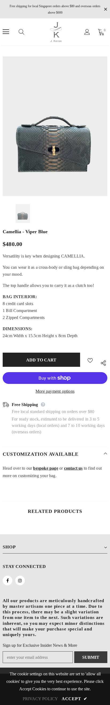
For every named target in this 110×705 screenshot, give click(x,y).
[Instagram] (20, 580)
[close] (105, 8)
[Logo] (55, 31)
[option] (55, 126)
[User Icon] (87, 32)
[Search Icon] (27, 31)
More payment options (55, 391)
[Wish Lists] (90, 359)
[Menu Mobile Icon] (6, 32)
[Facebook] (7, 580)
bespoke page (45, 468)
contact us (73, 468)
